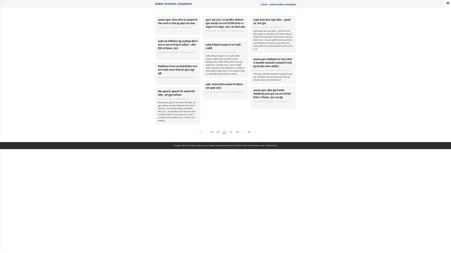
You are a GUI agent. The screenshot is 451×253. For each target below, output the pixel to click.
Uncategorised (163, 27)
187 (249, 132)
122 (237, 132)
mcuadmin (185, 4)
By (174, 27)
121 (230, 132)
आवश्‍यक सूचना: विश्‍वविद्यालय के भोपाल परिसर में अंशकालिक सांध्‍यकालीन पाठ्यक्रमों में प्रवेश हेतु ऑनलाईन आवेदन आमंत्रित (272, 63)
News (255, 27)
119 (218, 132)
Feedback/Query (271, 145)
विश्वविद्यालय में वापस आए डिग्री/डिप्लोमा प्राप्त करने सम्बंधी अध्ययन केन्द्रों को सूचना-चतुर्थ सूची (177, 70)
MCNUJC (238, 145)
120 (224, 132)
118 (211, 132)
